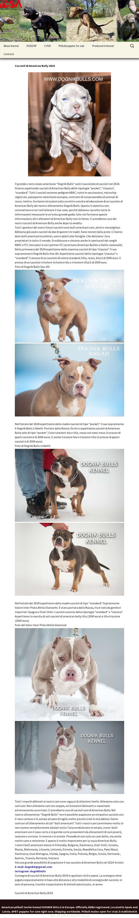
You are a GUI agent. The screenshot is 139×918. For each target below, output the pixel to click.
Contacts (9, 54)
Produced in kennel (103, 46)
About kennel (11, 46)
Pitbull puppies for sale (71, 46)
